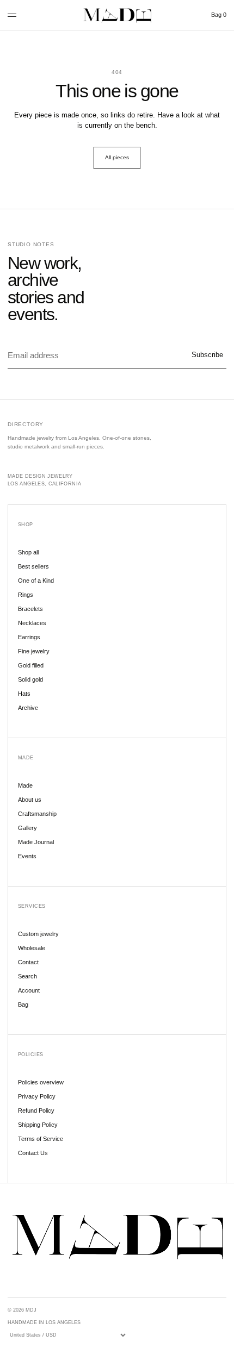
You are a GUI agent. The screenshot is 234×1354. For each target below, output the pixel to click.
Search (27, 976)
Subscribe (207, 355)
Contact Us (33, 1153)
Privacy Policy (37, 1096)
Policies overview (41, 1082)
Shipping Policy (38, 1124)
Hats (24, 693)
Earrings (29, 637)
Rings (25, 594)
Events (27, 856)
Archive (28, 707)
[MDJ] (117, 15)
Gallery (27, 828)
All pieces (117, 157)
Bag (218, 14)
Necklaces (32, 623)
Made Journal (36, 842)
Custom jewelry (38, 934)
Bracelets (30, 609)
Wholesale (31, 948)
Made (25, 785)
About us (29, 799)
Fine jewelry (34, 651)
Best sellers (33, 566)
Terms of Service (40, 1138)
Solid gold (30, 679)
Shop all (28, 552)
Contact (28, 962)
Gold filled (31, 665)
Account (29, 990)
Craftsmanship (37, 813)
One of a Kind (36, 580)
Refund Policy (36, 1110)
